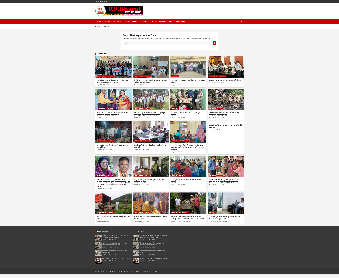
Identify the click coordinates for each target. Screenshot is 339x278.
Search (214, 43)
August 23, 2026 (101, 85)
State (142, 21)
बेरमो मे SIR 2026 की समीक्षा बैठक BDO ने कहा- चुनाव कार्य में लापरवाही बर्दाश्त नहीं (115, 244)
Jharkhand (175, 76)
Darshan (162, 21)
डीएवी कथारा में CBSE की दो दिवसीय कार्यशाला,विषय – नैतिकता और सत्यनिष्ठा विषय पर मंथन (113, 114)
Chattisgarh (111, 175)
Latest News (102, 54)
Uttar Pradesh (102, 232)
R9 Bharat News (185, 221)
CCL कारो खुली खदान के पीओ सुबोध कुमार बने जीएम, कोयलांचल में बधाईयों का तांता (225, 217)
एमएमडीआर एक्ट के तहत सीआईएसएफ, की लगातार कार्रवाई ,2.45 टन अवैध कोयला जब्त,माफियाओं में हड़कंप (188, 217)
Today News (139, 232)
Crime (127, 21)
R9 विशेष (107, 21)
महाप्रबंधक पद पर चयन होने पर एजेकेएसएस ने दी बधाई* (225, 80)
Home (99, 21)
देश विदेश (134, 21)
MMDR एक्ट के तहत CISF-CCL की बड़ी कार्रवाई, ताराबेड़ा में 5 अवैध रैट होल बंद (224, 114)
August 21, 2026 (213, 117)
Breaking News (101, 76)
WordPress (158, 271)
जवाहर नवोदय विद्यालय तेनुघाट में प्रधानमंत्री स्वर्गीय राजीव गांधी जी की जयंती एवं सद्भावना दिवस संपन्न (224, 181)
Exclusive (117, 21)
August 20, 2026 (176, 221)
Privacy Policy (121, 271)
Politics (153, 21)
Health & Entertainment (178, 21)
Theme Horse (137, 271)
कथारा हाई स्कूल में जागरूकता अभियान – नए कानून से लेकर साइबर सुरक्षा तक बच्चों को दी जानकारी (150, 114)
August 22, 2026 (213, 82)
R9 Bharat (109, 85)
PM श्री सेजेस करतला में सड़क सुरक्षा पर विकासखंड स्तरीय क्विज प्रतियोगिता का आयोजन (112, 81)
